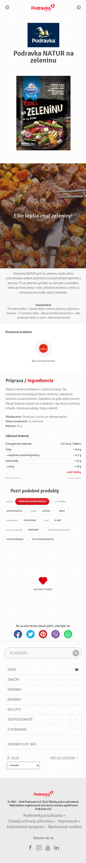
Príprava (14, 381)
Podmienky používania (42, 815)
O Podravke (17, 730)
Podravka (43, 7)
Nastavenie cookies (65, 827)
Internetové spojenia (25, 827)
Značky (14, 680)
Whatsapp (68, 634)
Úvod (12, 670)
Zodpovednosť (20, 719)
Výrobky (14, 690)
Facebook (18, 634)
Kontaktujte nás (22, 744)
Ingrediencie (40, 381)
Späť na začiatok (62, 758)
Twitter (30, 634)
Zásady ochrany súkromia (30, 821)
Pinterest (43, 634)
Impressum (68, 821)
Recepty (14, 710)
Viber (55, 634)
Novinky (14, 700)
